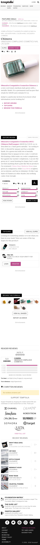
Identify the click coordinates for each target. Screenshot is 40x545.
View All (21, 19)
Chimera (6, 38)
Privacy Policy (7, 537)
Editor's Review (10, 103)
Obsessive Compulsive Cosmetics (17, 41)
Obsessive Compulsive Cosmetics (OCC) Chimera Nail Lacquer (17, 142)
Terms (4, 539)
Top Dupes (8, 106)
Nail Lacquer (6, 33)
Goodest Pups (27, 532)
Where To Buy (32, 200)
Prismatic (12, 245)
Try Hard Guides (27, 530)
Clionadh (5, 23)
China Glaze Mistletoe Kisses (22, 166)
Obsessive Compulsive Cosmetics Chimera (18, 85)
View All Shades (20, 313)
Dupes (4, 48)
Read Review (7, 200)
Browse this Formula (13, 108)
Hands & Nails (29, 31)
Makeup (19, 31)
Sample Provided (33, 137)
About (4, 528)
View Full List (20, 434)
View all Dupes (32, 232)
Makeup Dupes (9, 7)
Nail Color (17, 33)
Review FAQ (5, 535)
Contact (5, 530)
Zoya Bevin (26, 168)
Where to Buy (14, 48)
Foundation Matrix (17, 7)
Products (11, 31)
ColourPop (5, 26)
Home (3, 31)
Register (15, 264)
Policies (4, 532)
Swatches (25, 6)
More (31, 6)
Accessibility (6, 542)
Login (34, 2)
